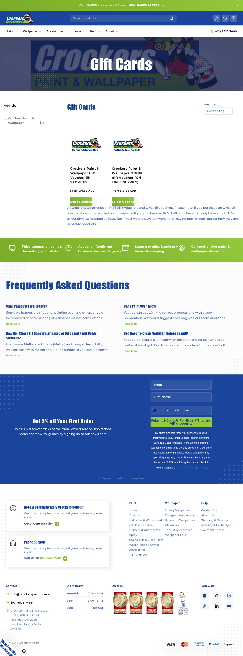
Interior (134, 510)
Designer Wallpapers (179, 515)
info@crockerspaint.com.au (31, 594)
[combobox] (123, 18)
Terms (202, 467)
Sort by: (210, 104)
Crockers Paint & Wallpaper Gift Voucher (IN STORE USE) (84, 175)
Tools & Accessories (178, 530)
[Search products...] (172, 18)
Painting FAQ (138, 554)
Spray (133, 535)
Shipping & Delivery (214, 520)
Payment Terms (212, 530)
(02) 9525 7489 (51, 557)
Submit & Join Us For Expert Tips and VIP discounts (181, 422)
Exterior (134, 515)
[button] (11, 644)
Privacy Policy (185, 467)
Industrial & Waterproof (145, 520)
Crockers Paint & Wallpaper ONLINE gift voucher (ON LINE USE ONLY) (127, 175)
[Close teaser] (24, 651)
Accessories (137, 549)
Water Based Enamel (144, 545)
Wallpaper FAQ (175, 535)
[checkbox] (26, 120)
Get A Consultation (39, 523)
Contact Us (209, 510)
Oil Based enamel (141, 525)
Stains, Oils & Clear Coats (146, 540)
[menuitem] (12, 31)
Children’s (172, 525)
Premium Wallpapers (180, 520)
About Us (207, 515)
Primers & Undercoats (144, 530)
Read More (13, 323)
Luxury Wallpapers (178, 510)
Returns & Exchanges (216, 525)
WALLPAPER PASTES (144, 5)
